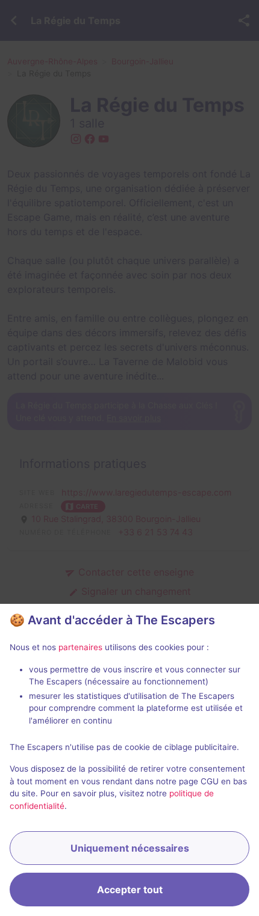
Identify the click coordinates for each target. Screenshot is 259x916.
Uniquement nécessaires (129, 848)
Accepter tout (130, 890)
